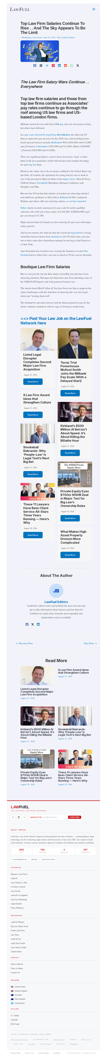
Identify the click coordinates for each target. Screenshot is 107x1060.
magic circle (69, 178)
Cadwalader (42, 146)
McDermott (56, 142)
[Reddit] (65, 65)
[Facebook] (34, 65)
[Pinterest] (53, 65)
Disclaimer (56, 1053)
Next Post (90, 643)
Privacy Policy (15, 1053)
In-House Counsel (18, 887)
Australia (55, 236)
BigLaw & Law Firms (19, 874)
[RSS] (24, 817)
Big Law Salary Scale (19, 926)
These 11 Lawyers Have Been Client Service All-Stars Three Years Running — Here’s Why (36, 513)
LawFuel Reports (17, 922)
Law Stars (15, 935)
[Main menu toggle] (93, 9)
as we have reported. (76, 201)
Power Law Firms (18, 930)
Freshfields (42, 182)
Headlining (26, 37)
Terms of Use (29, 1053)
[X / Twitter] (13, 817)
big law (32, 164)
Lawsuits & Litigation (19, 895)
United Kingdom (19, 991)
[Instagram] (41, 65)
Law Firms (37, 37)
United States (18, 987)
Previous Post (24, 643)
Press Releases (17, 908)
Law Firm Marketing (19, 900)
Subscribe (74, 817)
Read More (33, 381)
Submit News (16, 952)
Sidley (23, 207)
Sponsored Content (48, 859)
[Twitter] (47, 65)
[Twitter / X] (77, 65)
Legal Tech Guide (18, 943)
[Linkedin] (59, 65)
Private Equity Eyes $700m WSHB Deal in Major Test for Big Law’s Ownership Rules (74, 498)
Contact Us (15, 973)
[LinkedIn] (18, 817)
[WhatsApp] (71, 65)
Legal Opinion (16, 904)
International (18, 1003)
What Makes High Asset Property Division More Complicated (73, 537)
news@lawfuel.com (20, 859)
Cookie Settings (43, 1053)
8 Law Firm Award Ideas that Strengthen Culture (37, 398)
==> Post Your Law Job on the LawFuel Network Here (55, 320)
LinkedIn (14, 1020)
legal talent (76, 232)
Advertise (34, 859)
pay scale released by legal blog (47, 134)
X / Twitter (15, 1016)
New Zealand (18, 999)
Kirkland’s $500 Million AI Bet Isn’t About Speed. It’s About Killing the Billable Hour (73, 433)
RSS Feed (15, 1024)
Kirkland (64, 197)
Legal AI (14, 878)
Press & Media (17, 968)
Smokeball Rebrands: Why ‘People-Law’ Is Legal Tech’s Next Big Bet (36, 454)
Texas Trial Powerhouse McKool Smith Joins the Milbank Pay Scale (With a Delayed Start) (73, 372)
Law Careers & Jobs (19, 883)
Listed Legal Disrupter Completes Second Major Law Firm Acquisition (37, 362)
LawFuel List (16, 939)
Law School (15, 891)
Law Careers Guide (18, 947)
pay (62, 124)
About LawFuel (17, 964)
